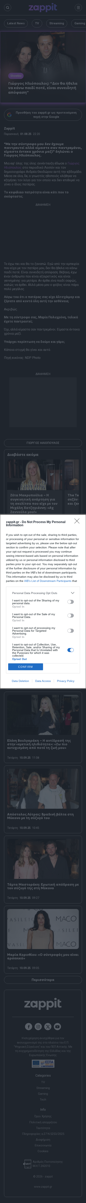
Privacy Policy (65, 681)
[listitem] (43, 593)
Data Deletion (20, 681)
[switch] (70, 602)
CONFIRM (25, 666)
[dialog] (43, 601)
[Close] (78, 522)
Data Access (43, 681)
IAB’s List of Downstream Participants (47, 580)
